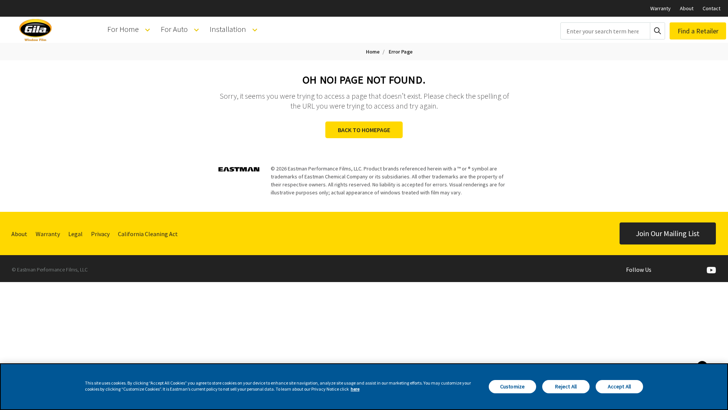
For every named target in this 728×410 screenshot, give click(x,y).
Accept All (619, 386)
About (686, 8)
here (355, 389)
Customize (512, 386)
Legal (75, 234)
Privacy (100, 234)
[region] (364, 386)
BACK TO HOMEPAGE (364, 130)
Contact (711, 8)
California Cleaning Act (148, 234)
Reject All (566, 386)
